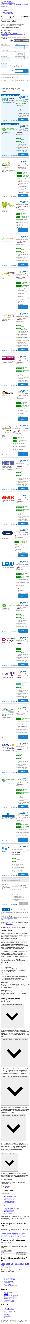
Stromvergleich (8, 12)
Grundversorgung (8, 1281)
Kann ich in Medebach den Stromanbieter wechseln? (14, 1039)
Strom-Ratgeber (8, 1213)
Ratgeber (3, 6)
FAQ (7, 6)
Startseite (6, 10)
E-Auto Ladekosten (9, 1202)
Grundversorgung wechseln (11, 1208)
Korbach (20, 1236)
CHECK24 (14, 922)
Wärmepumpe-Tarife (9, 1198)
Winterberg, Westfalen (9, 1235)
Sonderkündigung (8, 1211)
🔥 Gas (9, 1250)
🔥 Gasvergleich (15, 4)
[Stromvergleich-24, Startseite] (8, 3)
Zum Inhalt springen (6, 1)
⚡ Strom (3, 1250)
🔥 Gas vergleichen (6, 1186)
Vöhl (21, 1235)
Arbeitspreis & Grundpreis (11, 1295)
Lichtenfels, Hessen (8, 1233)
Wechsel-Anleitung (9, 1210)
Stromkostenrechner (9, 1284)
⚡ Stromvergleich (6, 4)
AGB (5, 1317)
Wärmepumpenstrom (9, 1279)
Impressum (7, 1314)
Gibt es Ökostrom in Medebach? (9, 1154)
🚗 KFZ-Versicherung (17, 34)
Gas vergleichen (21, 1254)
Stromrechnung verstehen (10, 1311)
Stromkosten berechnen (10, 1196)
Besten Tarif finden (9, 1298)
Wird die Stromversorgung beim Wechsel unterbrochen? (15, 1076)
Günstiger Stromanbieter (10, 1285)
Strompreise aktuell (9, 1199)
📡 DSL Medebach (6, 34)
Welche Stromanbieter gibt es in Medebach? (12, 1004)
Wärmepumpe (24, 4)
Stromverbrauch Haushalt (10, 1297)
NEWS (6, 1294)
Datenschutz (9, 924)
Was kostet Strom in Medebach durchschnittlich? (13, 1115)
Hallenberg (20, 1233)
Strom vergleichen (21, 1252)
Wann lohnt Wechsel (9, 1300)
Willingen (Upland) (8, 1236)
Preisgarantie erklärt (9, 1201)
